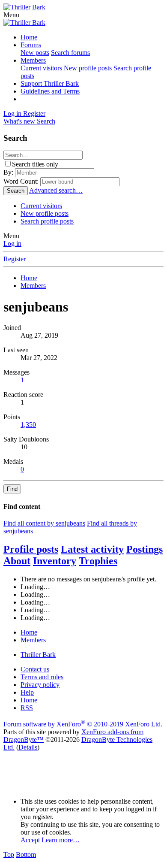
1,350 (28, 424)
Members (33, 60)
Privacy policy (40, 684)
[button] (11, 14)
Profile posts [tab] (30, 549)
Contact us (35, 669)
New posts (35, 52)
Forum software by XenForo (82, 724)
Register (14, 259)
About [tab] (16, 560)
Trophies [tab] (98, 560)
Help (27, 692)
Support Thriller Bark (50, 83)
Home (29, 37)
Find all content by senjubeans (44, 523)
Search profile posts (47, 221)
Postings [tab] (144, 549)
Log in (12, 243)
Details (27, 747)
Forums (31, 44)
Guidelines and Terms (50, 91)
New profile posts (88, 68)
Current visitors (41, 68)
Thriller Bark (38, 654)
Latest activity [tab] (92, 549)
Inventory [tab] (54, 560)
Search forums (70, 52)
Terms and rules (42, 677)
